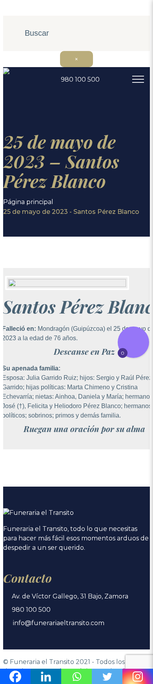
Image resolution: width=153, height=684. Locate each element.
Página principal (28, 202)
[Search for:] (76, 33)
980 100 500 (80, 79)
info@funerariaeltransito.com (58, 623)
